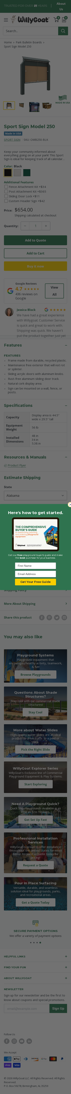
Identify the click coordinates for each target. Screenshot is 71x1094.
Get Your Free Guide (35, 582)
